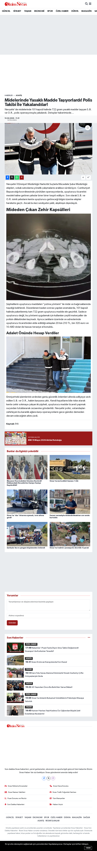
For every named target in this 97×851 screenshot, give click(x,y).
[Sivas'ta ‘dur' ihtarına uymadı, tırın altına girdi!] (27, 502)
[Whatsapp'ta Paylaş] (17, 177)
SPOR (50, 11)
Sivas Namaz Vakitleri (16, 792)
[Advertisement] (51, 74)
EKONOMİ (39, 11)
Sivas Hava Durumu (60, 786)
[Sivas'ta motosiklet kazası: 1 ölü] (70, 467)
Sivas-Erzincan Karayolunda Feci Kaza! (46, 662)
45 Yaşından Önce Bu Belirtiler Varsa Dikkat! (49, 687)
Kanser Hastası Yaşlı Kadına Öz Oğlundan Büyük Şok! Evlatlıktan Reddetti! (52, 712)
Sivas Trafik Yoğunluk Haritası (64, 792)
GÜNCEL (6, 11)
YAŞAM (27, 11)
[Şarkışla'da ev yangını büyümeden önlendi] (27, 534)
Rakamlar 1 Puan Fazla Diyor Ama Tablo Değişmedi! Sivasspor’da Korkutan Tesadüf (51, 649)
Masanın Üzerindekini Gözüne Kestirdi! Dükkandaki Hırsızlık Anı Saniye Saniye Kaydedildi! (24, 483)
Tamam (88, 848)
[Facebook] (44, 778)
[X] (48, 778)
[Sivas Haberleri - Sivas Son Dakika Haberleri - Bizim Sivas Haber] (16, 4)
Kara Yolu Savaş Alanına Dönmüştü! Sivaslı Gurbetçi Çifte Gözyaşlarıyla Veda (54, 674)
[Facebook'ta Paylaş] (7, 177)
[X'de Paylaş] (12, 177)
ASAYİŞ (19, 95)
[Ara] (86, 4)
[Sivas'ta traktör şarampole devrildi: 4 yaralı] (70, 534)
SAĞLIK (29, 683)
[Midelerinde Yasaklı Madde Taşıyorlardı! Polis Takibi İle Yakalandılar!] (48, 148)
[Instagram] (53, 778)
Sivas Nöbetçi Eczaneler (18, 786)
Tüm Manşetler (59, 798)
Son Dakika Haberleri (15, 804)
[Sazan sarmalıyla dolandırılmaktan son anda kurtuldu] (70, 502)
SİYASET (17, 11)
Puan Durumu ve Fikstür (17, 798)
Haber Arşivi (58, 804)
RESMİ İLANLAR (52, 821)
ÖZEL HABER (62, 11)
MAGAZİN (86, 11)
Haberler (9, 95)
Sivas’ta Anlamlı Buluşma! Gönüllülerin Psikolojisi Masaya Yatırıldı (54, 699)
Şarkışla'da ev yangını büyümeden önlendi (26, 548)
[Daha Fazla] (22, 177)
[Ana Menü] (90, 4)
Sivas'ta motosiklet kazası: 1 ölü (64, 481)
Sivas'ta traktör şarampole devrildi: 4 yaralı (69, 548)
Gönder (12, 623)
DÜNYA (74, 11)
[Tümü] (89, 638)
